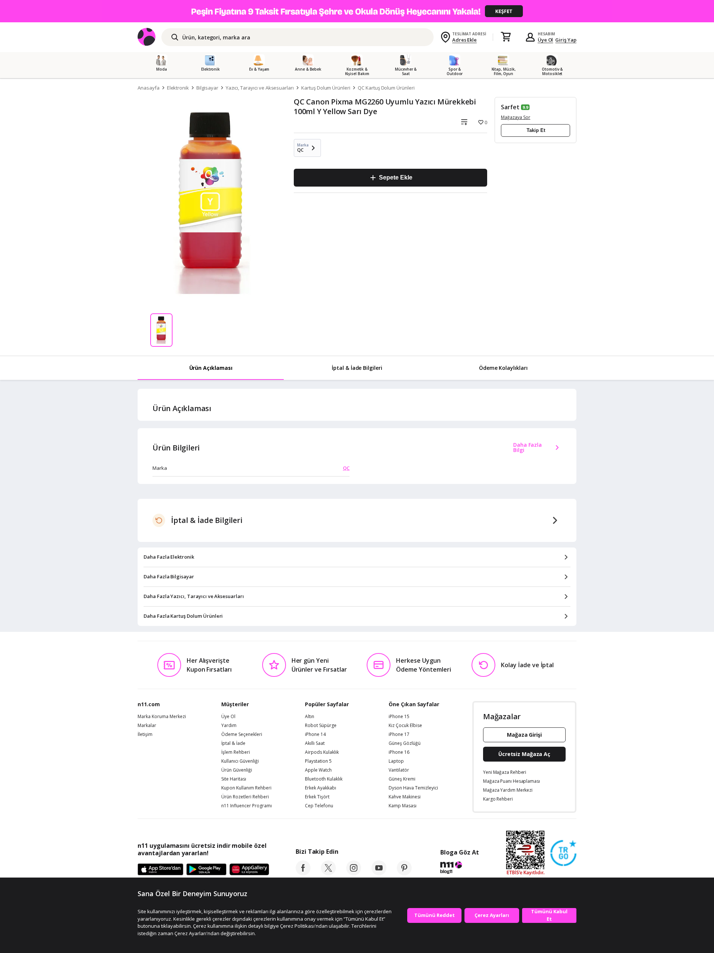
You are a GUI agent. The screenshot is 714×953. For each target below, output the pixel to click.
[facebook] (303, 873)
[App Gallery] (249, 869)
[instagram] (353, 873)
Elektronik (178, 87)
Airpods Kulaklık (322, 752)
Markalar (147, 726)
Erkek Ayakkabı (320, 788)
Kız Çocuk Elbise (405, 726)
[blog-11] (459, 868)
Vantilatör (399, 770)
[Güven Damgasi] (563, 853)
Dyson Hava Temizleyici (413, 788)
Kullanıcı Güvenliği (240, 761)
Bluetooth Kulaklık (323, 779)
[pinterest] (404, 873)
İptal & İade (233, 743)
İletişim (145, 734)
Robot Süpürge (321, 726)
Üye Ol (545, 39)
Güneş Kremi (402, 779)
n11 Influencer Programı (246, 806)
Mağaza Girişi (524, 734)
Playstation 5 (318, 761)
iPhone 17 (399, 734)
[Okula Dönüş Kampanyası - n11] (357, 11)
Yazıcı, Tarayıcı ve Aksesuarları (260, 87)
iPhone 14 (315, 734)
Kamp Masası (402, 806)
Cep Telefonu (319, 806)
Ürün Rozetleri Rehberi (245, 797)
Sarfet (510, 107)
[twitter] (328, 873)
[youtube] (379, 873)
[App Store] (160, 869)
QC (346, 468)
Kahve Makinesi (405, 797)
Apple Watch (318, 770)
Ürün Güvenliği (236, 770)
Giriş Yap (565, 39)
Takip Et (536, 130)
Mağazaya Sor (515, 117)
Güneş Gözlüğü (405, 743)
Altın (309, 717)
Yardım (229, 726)
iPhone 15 (399, 717)
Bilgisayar (207, 87)
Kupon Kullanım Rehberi (246, 788)
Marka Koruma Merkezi (162, 717)
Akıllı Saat (315, 743)
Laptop (396, 761)
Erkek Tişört (317, 797)
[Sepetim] (505, 37)
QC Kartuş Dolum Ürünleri (386, 87)
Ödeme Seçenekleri (241, 734)
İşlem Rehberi (235, 752)
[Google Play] (206, 869)
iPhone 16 (399, 752)
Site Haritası (233, 779)
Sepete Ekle (395, 177)
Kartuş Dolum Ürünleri (325, 87)
